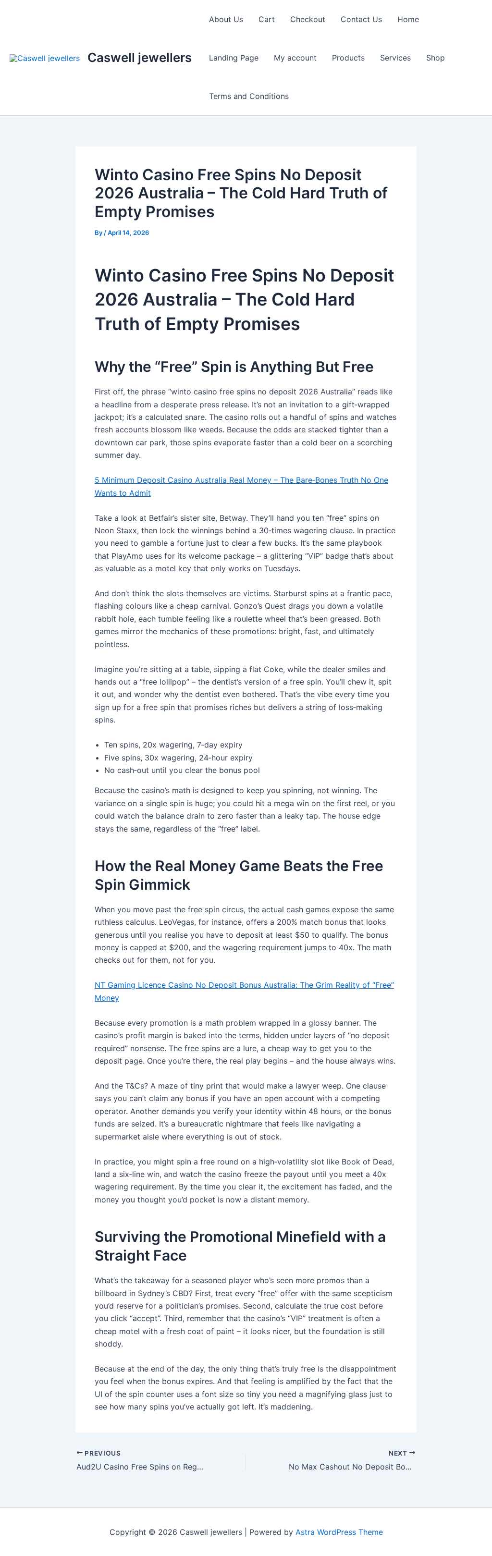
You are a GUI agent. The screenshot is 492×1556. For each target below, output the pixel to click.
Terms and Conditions (249, 96)
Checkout (307, 19)
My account (295, 57)
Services (395, 57)
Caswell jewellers (139, 57)
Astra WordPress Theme (339, 1532)
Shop (435, 57)
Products (348, 57)
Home (408, 19)
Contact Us (361, 19)
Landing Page (233, 57)
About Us (226, 19)
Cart (266, 19)
